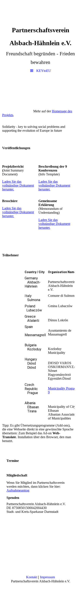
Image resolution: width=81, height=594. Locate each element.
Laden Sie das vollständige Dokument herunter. (18, 185)
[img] (40, 12)
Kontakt (32, 577)
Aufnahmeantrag (17, 490)
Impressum (47, 577)
